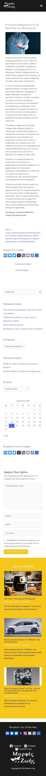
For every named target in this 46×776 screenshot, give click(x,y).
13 (23, 418)
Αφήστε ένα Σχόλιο (11, 602)
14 (29, 418)
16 (40, 418)
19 (17, 422)
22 (34, 422)
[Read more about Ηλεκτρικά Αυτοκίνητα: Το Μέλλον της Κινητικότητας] (23, 627)
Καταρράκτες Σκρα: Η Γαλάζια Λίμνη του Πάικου (23, 329)
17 (6, 422)
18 (12, 422)
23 (40, 422)
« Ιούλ (5, 436)
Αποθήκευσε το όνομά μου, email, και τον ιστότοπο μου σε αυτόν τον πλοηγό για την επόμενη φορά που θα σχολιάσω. (22, 543)
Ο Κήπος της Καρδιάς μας (30, 371)
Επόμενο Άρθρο (23, 270)
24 (6, 426)
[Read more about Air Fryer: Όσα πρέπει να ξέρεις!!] (23, 583)
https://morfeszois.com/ (16, 215)
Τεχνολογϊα (25, 602)
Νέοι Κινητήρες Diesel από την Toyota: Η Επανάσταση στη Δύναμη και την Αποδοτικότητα (22, 690)
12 (17, 418)
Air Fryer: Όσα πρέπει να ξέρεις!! (20, 598)
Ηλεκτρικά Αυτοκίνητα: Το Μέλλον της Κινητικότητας (22, 640)
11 (12, 418)
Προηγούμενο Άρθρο (23, 264)
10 (6, 418)
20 (23, 422)
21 (29, 422)
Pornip (5, 364)
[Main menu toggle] (41, 5)
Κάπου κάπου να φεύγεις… (14, 325)
